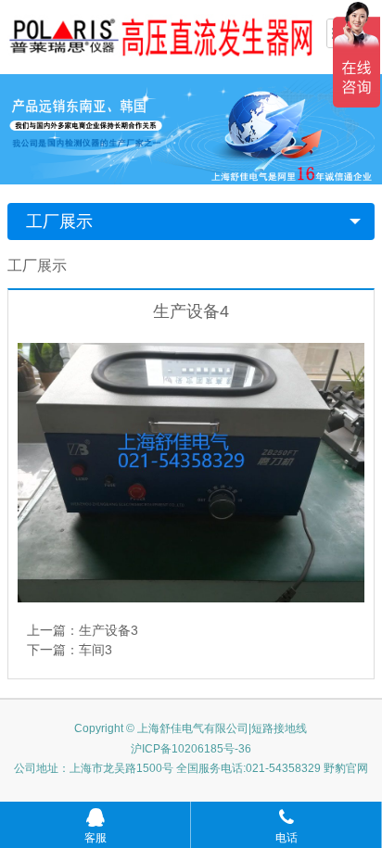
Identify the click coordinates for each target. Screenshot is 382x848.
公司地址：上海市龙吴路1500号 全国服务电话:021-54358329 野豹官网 (191, 768)
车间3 (95, 649)
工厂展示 (59, 221)
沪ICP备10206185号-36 (191, 748)
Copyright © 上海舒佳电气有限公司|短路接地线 (190, 728)
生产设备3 (108, 630)
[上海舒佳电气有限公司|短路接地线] (160, 35)
